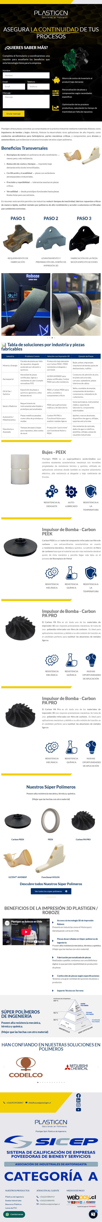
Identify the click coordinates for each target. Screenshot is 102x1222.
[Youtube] (78, 1109)
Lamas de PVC (11, 1208)
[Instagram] (78, 1105)
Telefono (31, 82)
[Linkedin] (78, 1100)
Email (5, 82)
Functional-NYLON (51, 877)
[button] (66, 159)
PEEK (50, 839)
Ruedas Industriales (13, 1200)
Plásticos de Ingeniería (14, 1197)
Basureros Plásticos (13, 1204)
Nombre (7, 70)
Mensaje (7, 93)
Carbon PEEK (17, 839)
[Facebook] (78, 1095)
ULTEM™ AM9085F (17, 877)
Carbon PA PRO (83, 839)
